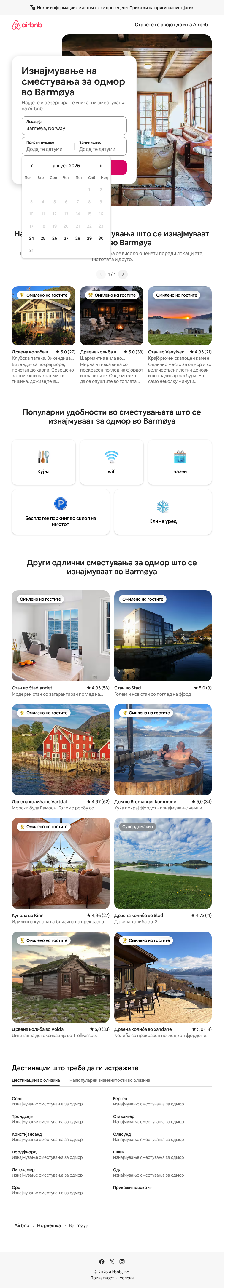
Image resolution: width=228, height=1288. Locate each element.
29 (89, 238)
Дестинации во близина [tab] (36, 1080)
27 (66, 238)
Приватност (102, 1278)
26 (54, 238)
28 (77, 238)
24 (31, 238)
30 (101, 238)
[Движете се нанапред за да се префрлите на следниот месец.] (100, 166)
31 (31, 250)
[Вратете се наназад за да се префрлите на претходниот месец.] (32, 166)
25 (43, 238)
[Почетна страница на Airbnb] (27, 24)
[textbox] (47, 149)
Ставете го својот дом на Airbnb (171, 25)
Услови (127, 1278)
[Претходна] (101, 274)
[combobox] (74, 128)
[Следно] (123, 274)
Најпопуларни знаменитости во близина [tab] (109, 1080)
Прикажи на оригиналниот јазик (161, 7)
